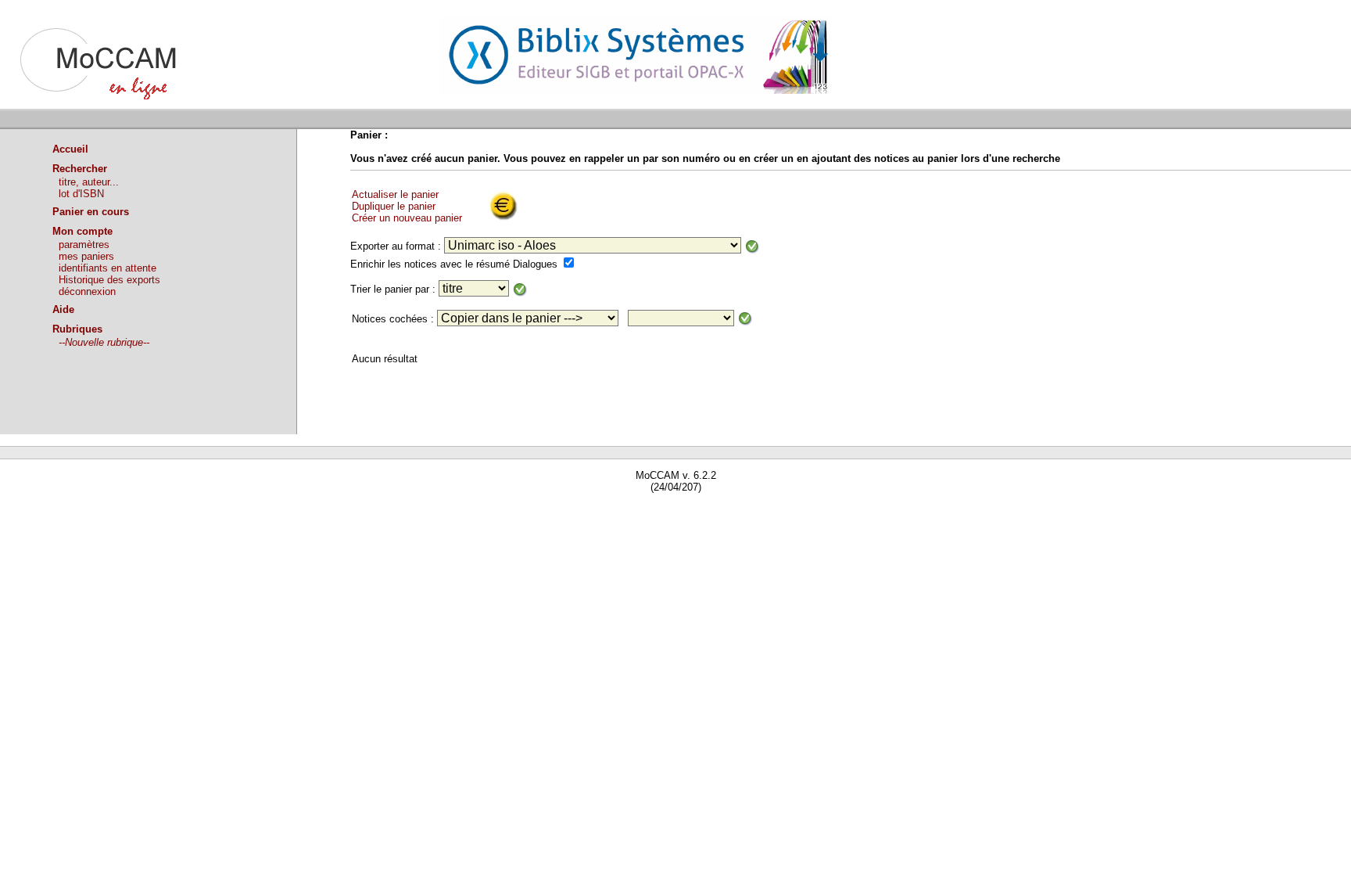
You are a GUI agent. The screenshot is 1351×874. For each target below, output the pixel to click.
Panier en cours (90, 212)
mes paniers (86, 256)
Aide (63, 309)
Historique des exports (109, 280)
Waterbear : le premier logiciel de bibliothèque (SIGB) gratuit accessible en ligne (180, 510)
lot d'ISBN (81, 194)
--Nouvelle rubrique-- (104, 342)
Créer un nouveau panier (407, 218)
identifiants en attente (107, 268)
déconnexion (87, 291)
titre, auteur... (89, 182)
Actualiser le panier (395, 194)
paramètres (84, 244)
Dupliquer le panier (393, 206)
